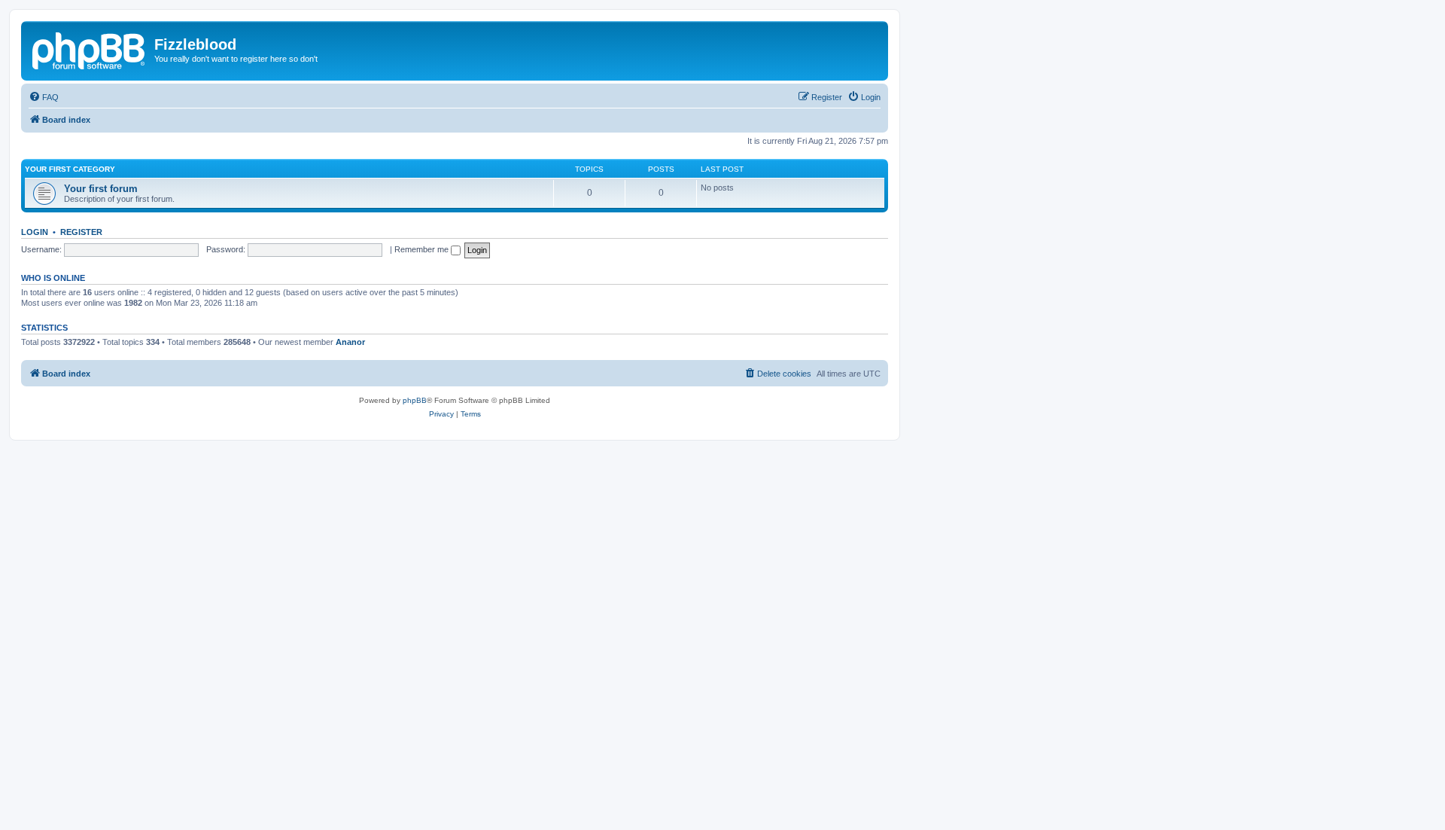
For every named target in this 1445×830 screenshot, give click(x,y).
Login (34, 231)
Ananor (350, 341)
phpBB (415, 400)
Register (81, 231)
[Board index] (89, 49)
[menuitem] (44, 97)
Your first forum (101, 188)
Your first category (70, 169)
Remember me (422, 249)
